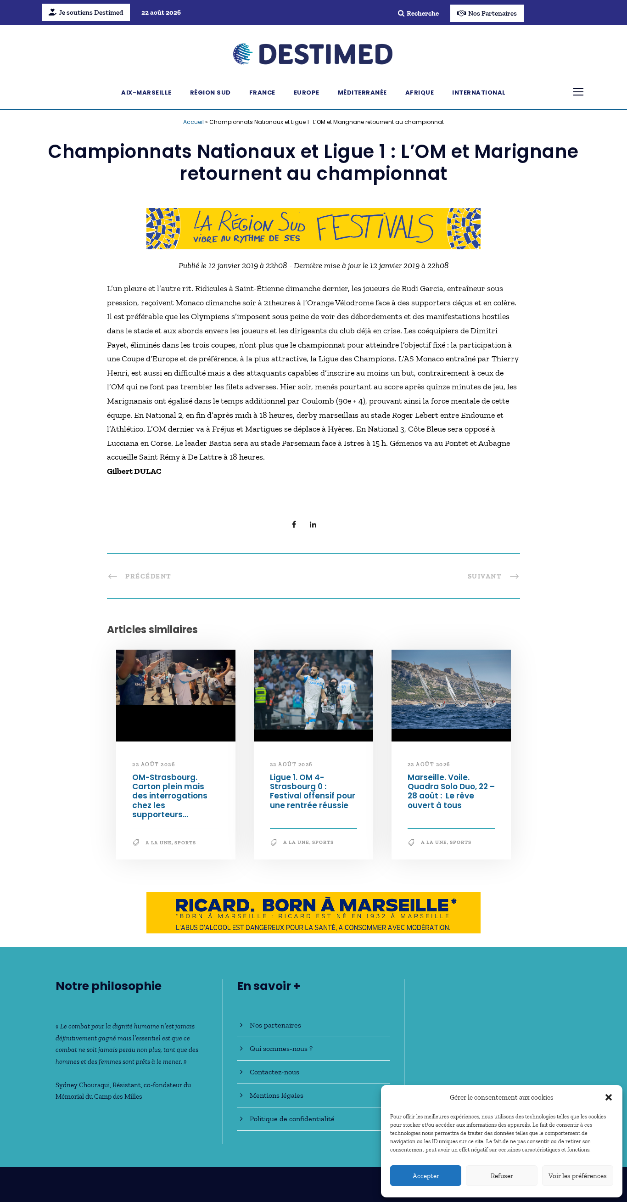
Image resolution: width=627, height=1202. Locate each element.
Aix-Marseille (146, 92)
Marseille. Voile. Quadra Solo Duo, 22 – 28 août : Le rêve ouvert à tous (451, 791)
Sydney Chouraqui (83, 1085)
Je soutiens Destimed (91, 12)
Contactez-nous (274, 1071)
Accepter (426, 1176)
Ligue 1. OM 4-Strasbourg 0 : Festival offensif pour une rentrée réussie (312, 791)
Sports (185, 843)
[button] (608, 1097)
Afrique (419, 92)
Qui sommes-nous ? (281, 1048)
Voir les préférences (578, 1176)
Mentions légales (276, 1095)
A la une (159, 843)
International (479, 92)
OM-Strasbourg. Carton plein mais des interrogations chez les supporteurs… (169, 796)
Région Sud (210, 92)
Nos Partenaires (492, 13)
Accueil (193, 122)
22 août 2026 (153, 764)
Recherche (423, 13)
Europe (306, 92)
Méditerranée (362, 92)
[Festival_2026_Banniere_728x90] (313, 228)
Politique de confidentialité (292, 1118)
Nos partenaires (275, 1025)
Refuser (502, 1176)
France (262, 92)
